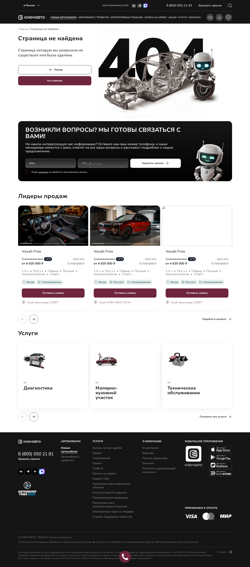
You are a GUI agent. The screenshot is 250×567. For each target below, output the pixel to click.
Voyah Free (31, 251)
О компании (150, 448)
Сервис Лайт (100, 478)
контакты (195, 17)
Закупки (148, 463)
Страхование (101, 458)
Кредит (97, 453)
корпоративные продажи (126, 17)
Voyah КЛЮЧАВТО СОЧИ (115, 302)
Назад (58, 69)
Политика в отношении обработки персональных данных (55, 542)
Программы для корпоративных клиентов (109, 504)
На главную (54, 80)
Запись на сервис (104, 473)
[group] (53, 376)
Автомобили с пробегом (93, 17)
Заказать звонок (153, 163)
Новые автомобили (64, 17)
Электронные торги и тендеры (113, 511)
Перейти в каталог (214, 319)
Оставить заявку (53, 293)
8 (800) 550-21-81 (179, 5)
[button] (33, 319)
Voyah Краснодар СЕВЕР (42, 302)
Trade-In (97, 468)
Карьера (148, 453)
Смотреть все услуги (213, 416)
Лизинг (97, 463)
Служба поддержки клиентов (112, 516)
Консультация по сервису (109, 492)
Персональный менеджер (110, 497)
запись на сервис (155, 17)
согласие (43, 172)
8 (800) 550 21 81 (36, 454)
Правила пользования (139, 558)
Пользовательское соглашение (178, 542)
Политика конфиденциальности (107, 558)
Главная (23, 29)
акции (172, 17)
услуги (182, 17)
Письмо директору (154, 458)
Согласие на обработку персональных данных (125, 542)
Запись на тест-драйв (107, 448)
